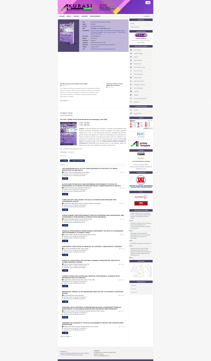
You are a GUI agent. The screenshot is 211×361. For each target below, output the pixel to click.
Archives (85, 16)
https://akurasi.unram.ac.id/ (98, 26)
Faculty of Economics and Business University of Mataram (74, 353)
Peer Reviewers (137, 64)
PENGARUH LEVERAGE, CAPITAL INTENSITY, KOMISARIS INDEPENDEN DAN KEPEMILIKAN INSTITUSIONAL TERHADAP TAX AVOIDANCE (141, 225)
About (69, 16)
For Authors (133, 289)
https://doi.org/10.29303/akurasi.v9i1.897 (74, 283)
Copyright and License (139, 85)
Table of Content (78, 160)
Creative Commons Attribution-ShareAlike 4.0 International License (141, 168)
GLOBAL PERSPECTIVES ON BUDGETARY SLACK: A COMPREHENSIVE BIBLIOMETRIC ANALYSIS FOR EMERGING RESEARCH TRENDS (141, 215)
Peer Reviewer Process (139, 67)
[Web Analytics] (141, 135)
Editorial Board (137, 50)
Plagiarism (136, 102)
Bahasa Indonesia (135, 27)
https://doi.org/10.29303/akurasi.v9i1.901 (74, 299)
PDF (65, 178)
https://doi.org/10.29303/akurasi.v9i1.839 (74, 268)
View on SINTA (141, 43)
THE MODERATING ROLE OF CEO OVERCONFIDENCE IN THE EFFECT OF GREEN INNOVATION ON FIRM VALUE (89, 169)
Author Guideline (138, 60)
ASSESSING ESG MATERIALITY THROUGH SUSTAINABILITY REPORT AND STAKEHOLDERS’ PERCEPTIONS (93, 323)
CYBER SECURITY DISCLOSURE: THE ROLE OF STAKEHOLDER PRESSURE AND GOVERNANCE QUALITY (89, 200)
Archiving (136, 92)
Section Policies (138, 78)
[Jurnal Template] (141, 147)
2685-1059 (103, 28)
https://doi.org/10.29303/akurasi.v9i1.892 (74, 238)
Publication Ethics (138, 54)
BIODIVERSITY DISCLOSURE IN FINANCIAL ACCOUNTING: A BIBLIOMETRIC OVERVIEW (92, 246)
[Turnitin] (141, 199)
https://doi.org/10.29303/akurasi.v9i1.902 (74, 207)
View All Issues (65, 336)
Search (147, 16)
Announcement (95, 16)
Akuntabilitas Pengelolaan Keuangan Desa (141, 244)
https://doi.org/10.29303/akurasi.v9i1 (72, 148)
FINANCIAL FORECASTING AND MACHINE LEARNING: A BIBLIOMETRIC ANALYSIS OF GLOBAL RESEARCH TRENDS (91, 261)
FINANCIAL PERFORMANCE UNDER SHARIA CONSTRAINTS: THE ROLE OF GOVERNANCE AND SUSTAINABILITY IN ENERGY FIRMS (92, 231)
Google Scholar (95, 47)
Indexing (136, 57)
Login (148, 2)
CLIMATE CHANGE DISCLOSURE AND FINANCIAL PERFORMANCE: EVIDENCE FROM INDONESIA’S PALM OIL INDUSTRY (91, 277)
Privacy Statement (138, 88)
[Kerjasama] (141, 188)
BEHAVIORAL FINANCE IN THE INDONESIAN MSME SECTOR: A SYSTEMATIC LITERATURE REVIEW (92, 292)
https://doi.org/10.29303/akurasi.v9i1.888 (74, 191)
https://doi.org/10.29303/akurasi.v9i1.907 (74, 330)
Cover (64, 160)
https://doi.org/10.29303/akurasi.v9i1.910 (74, 314)
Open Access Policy (139, 81)
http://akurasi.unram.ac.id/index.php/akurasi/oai (103, 49)
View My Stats (141, 137)
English (132, 24)
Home (62, 16)
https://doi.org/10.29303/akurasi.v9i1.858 (74, 176)
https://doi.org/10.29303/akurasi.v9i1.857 (74, 222)
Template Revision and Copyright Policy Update (74, 83)
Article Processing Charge (140, 99)
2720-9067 (94, 28)
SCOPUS (136, 110)
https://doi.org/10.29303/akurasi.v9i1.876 (74, 252)
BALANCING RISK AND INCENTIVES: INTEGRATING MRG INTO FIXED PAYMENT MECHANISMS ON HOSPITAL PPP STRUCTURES (140, 235)
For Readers (133, 285)
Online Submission (138, 74)
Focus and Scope (138, 71)
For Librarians (134, 292)
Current (76, 16)
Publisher (136, 95)
